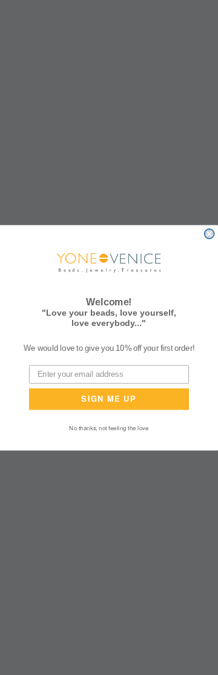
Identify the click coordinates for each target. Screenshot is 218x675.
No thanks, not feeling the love (108, 427)
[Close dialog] (209, 234)
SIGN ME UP (108, 398)
